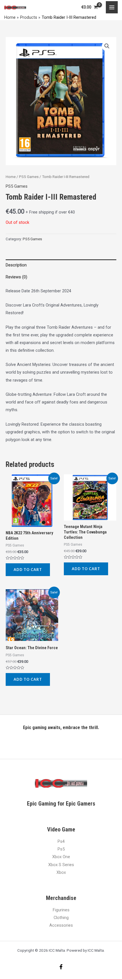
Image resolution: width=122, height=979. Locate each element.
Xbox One (61, 856)
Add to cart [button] (28, 569)
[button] (107, 46)
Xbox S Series (61, 864)
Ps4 (61, 841)
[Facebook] (61, 966)
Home (11, 177)
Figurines (61, 909)
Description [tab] (16, 265)
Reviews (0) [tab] (16, 277)
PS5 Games (29, 177)
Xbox (61, 872)
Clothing (61, 917)
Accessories (61, 925)
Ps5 (61, 849)
